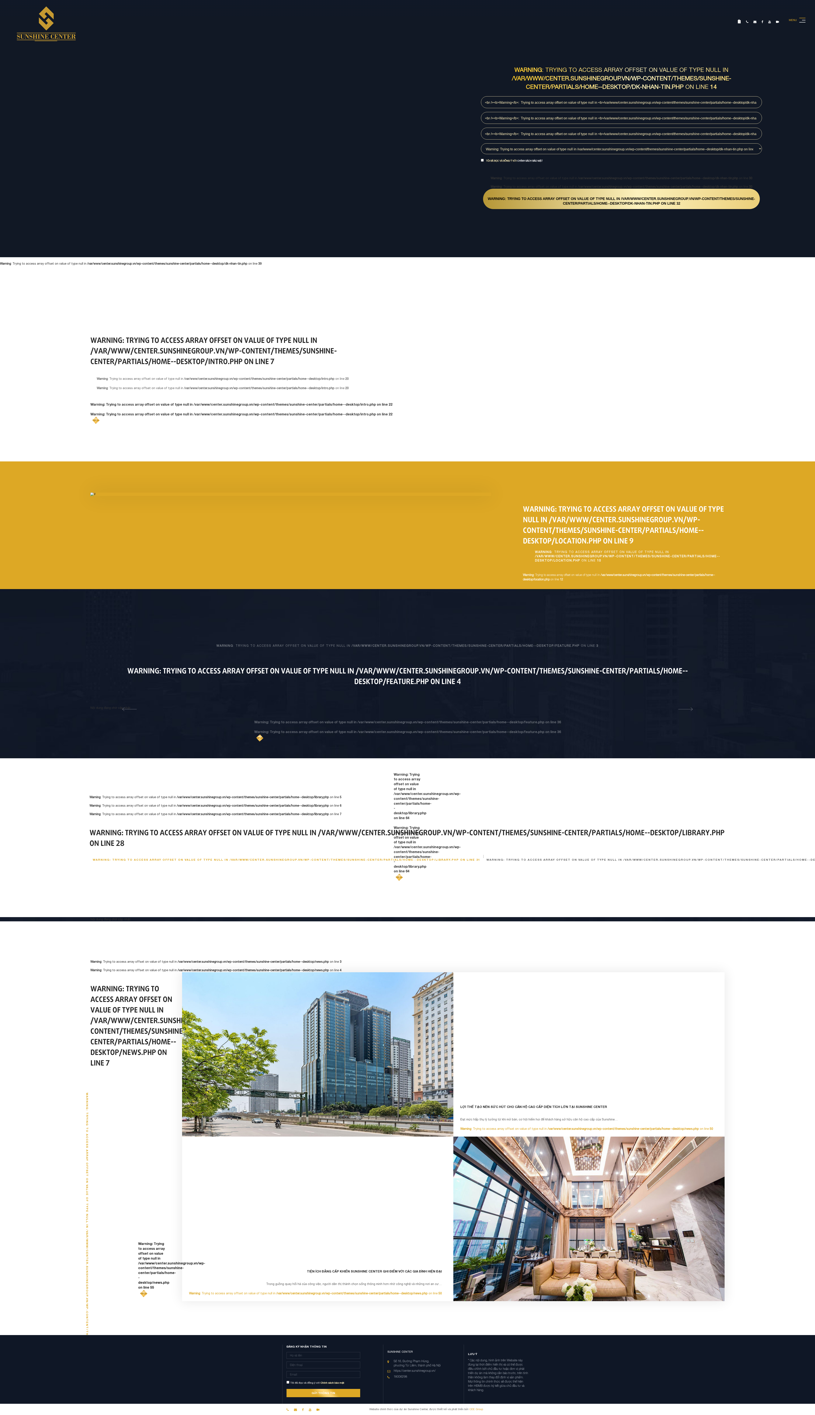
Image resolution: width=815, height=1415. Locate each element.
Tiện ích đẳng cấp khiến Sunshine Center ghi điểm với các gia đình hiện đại (374, 1271)
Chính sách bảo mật (530, 160)
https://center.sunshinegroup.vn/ (415, 1370)
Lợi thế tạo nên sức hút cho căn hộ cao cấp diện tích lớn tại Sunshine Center (533, 1107)
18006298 (400, 1376)
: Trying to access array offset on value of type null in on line (621, 201)
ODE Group (475, 1409)
